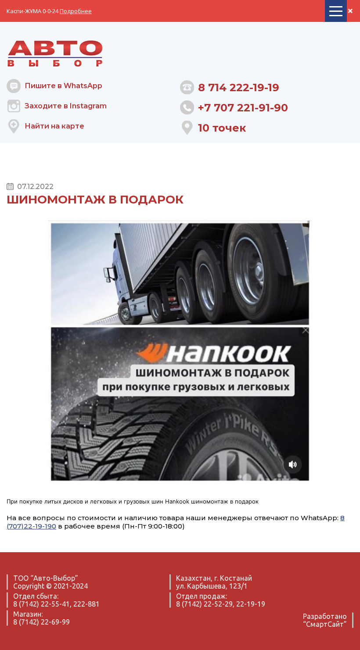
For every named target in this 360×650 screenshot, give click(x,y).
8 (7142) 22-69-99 (41, 622)
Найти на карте (54, 126)
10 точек (222, 127)
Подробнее (76, 11)
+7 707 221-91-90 (243, 107)
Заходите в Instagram (66, 106)
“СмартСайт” (325, 624)
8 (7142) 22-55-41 (41, 604)
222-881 (86, 604)
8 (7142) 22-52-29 (204, 604)
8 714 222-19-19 (238, 87)
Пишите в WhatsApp (63, 86)
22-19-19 (250, 604)
